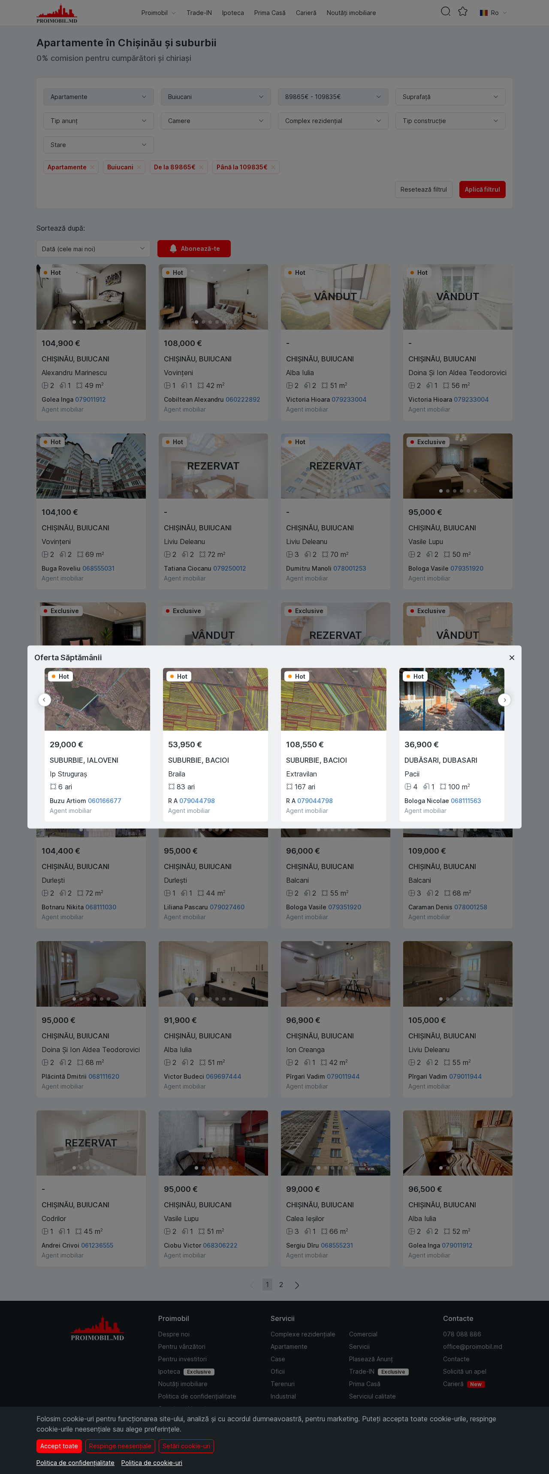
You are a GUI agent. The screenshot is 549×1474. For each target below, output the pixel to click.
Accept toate (59, 1446)
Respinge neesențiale (120, 1446)
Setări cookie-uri (186, 1446)
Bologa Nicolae (426, 800)
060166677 (104, 800)
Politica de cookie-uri (151, 1462)
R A (173, 800)
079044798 (197, 800)
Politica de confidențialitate (75, 1462)
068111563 (466, 800)
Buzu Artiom (68, 800)
